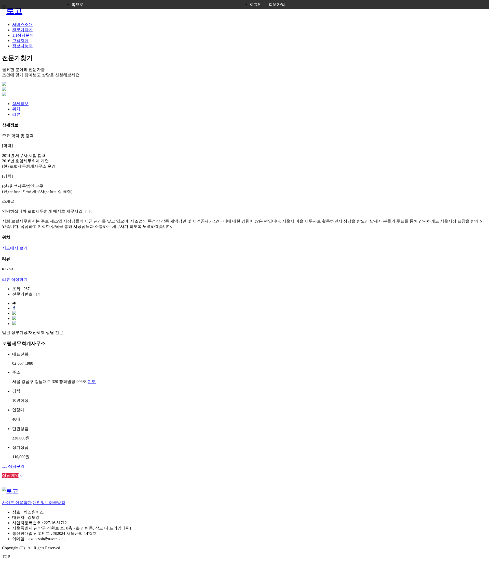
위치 (16, 109)
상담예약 (10, 475)
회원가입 (277, 4)
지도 (92, 381)
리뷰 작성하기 (15, 279)
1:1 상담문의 (13, 466)
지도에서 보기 (15, 248)
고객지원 (20, 40)
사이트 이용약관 (17, 502)
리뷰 (16, 114)
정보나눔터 (22, 46)
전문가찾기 (22, 30)
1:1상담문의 (23, 35)
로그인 (256, 4)
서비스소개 (22, 24)
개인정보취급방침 (49, 502)
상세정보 (20, 103)
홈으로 (77, 4)
